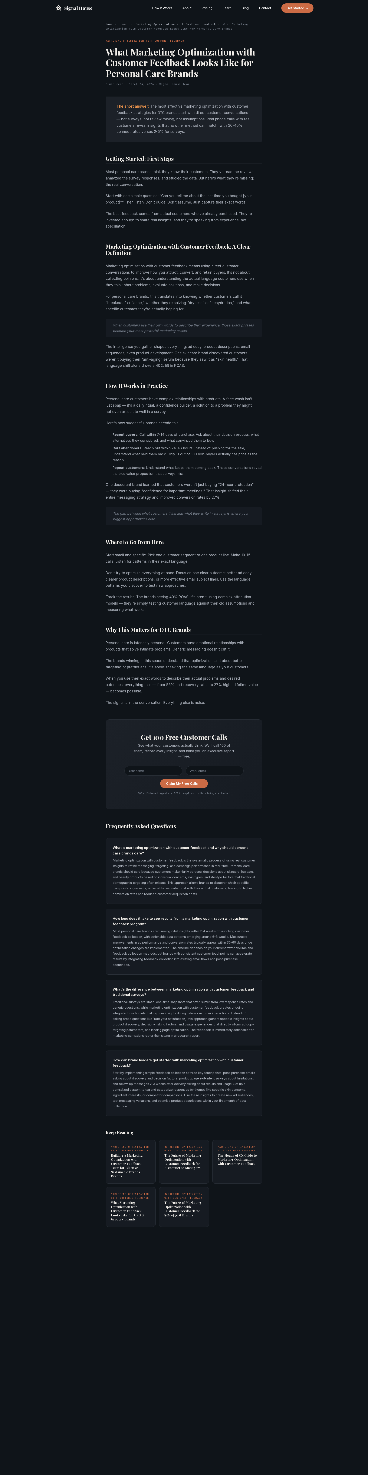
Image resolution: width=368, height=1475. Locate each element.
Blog (245, 8)
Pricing (207, 8)
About (187, 8)
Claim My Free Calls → (184, 784)
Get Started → (297, 8)
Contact (265, 8)
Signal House (78, 8)
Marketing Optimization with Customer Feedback (176, 24)
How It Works (162, 8)
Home (109, 24)
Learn (227, 8)
